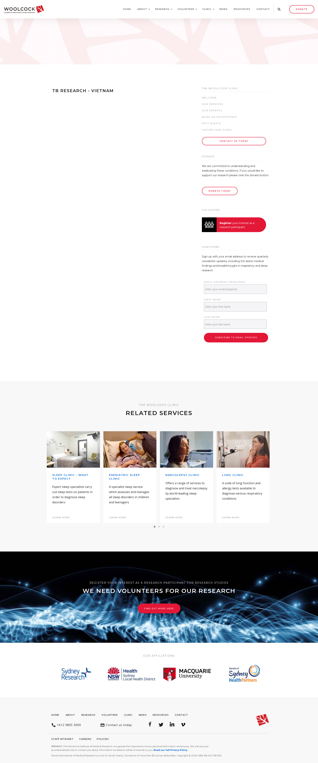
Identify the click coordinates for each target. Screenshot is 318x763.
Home (127, 9)
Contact (263, 9)
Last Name (212, 317)
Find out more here (159, 608)
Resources (242, 9)
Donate (302, 9)
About (70, 715)
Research (88, 715)
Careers (85, 739)
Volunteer (110, 715)
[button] (142, 9)
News (223, 9)
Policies (103, 739)
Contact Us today (234, 141)
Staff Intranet (62, 739)
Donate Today (220, 191)
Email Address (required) (225, 281)
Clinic (128, 715)
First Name (212, 299)
